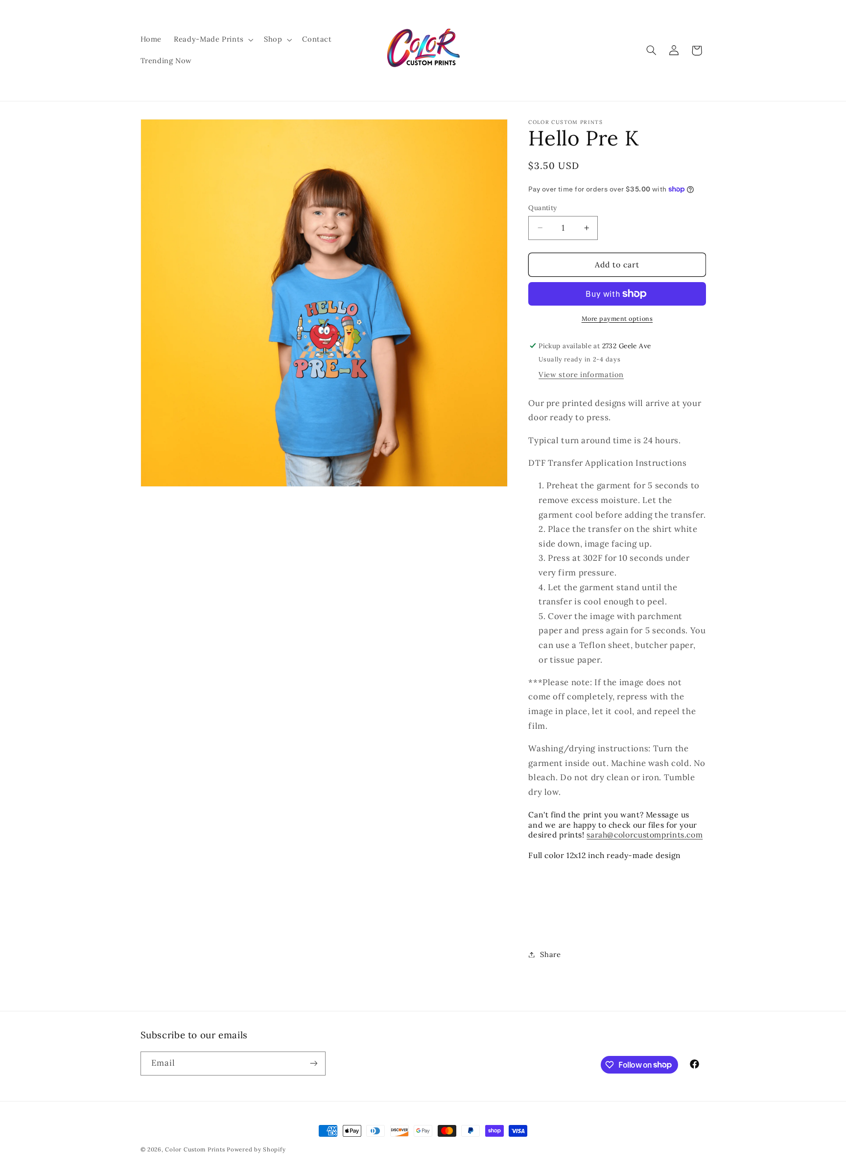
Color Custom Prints (195, 1149)
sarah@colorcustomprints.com (645, 835)
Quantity (542, 207)
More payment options (617, 318)
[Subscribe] (313, 1064)
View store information (581, 374)
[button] (213, 39)
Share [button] (550, 954)
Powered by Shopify (256, 1149)
